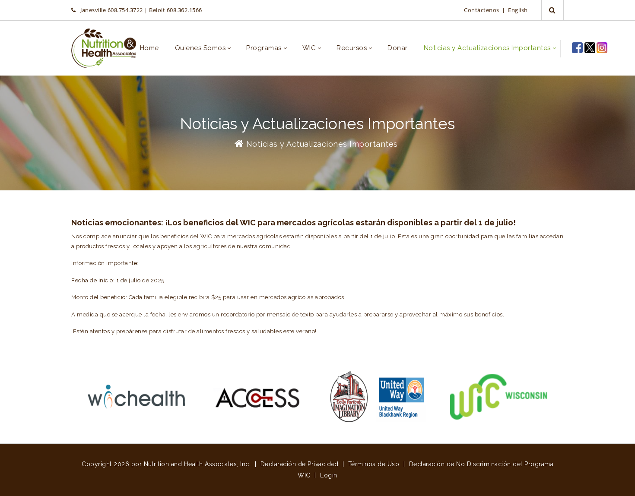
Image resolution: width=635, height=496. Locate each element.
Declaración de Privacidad (299, 464)
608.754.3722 (125, 10)
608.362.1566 (184, 10)
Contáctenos (482, 10)
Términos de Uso (374, 464)
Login (328, 475)
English (518, 10)
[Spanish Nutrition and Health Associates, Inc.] (103, 48)
